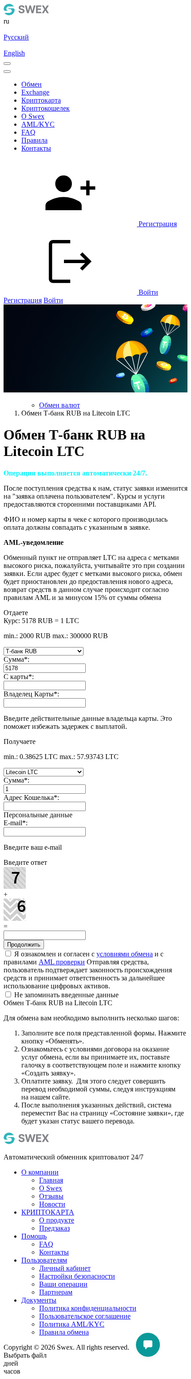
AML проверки (62, 962)
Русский (16, 37)
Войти (53, 300)
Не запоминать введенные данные (65, 995)
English (14, 53)
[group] (95, 349)
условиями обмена (124, 954)
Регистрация (23, 300)
